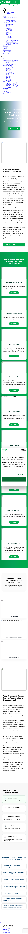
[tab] (14, 799)
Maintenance (9, 37)
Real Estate (8, 33)
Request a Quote (14, 128)
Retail (7, 32)
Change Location (7, 51)
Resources (5, 46)
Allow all (14, 479)
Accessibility (6, 929)
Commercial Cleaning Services (10, 17)
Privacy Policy (6, 928)
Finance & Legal (10, 30)
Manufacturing (9, 24)
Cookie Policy (6, 930)
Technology (9, 36)
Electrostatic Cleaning (11, 42)
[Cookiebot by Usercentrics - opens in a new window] (20, 450)
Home (4, 16)
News (7, 47)
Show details (19, 474)
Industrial (8, 25)
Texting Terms (6, 932)
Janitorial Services (10, 18)
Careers (5, 48)
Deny (14, 483)
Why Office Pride (7, 39)
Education (8, 28)
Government (9, 29)
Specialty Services (10, 20)
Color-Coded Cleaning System (13, 43)
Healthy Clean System (12, 40)
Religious (8, 34)
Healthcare (8, 26)
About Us (8, 44)
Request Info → (14, 292)
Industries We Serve (7, 22)
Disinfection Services (11, 21)
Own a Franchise (7, 50)
